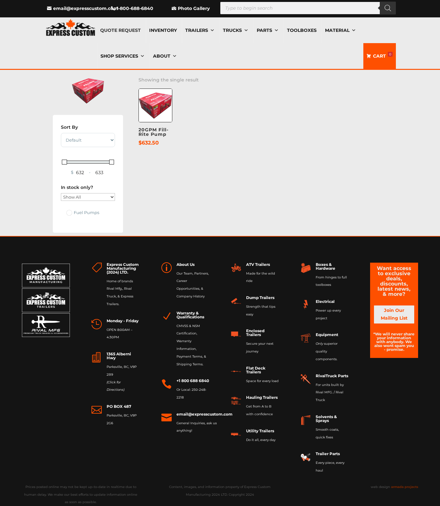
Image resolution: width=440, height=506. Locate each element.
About (161, 56)
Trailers (196, 30)
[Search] (388, 8)
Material (337, 30)
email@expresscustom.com (85, 8)
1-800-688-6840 (135, 8)
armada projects (404, 487)
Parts (264, 30)
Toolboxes (302, 30)
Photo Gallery (194, 8)
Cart (382, 55)
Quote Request (120, 30)
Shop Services (119, 56)
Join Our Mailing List (394, 314)
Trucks (232, 30)
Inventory (163, 30)
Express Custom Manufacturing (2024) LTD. (123, 268)
